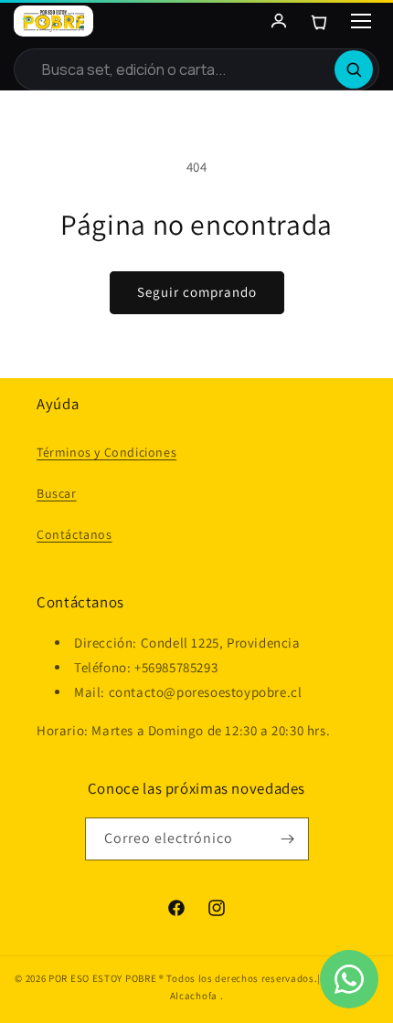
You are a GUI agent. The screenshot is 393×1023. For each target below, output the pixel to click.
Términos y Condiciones (106, 452)
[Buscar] (354, 69)
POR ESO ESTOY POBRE (102, 978)
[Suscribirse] (288, 838)
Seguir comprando (197, 292)
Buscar (57, 493)
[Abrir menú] (361, 21)
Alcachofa (195, 995)
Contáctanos (74, 534)
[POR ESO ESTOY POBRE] (53, 21)
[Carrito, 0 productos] (319, 21)
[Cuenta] (278, 21)
